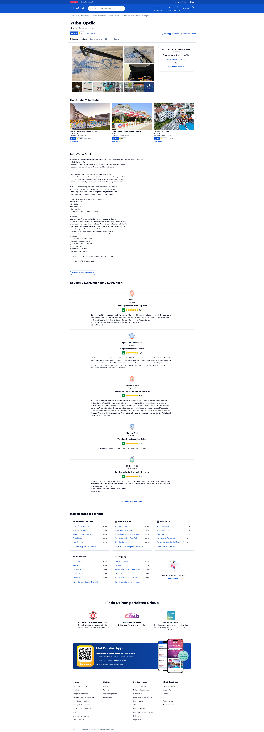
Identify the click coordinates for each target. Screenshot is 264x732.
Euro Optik (119, 573)
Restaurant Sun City (164, 530)
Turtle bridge (77, 538)
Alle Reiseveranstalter (81, 716)
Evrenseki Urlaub (113, 16)
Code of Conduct (109, 697)
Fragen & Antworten (80, 694)
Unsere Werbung (169, 690)
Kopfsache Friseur (121, 562)
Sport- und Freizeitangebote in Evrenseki (129, 547)
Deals (73, 2)
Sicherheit (137, 716)
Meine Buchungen (80, 686)
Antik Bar (76, 565)
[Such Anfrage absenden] (122, 8)
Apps (75, 712)
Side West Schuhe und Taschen (126, 577)
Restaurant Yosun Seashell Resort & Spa (171, 542)
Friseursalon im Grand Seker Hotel (127, 569)
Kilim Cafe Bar (78, 562)
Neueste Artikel (168, 705)
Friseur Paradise (120, 565)
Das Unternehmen (169, 686)
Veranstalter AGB (139, 686)
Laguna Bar (77, 577)
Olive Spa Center (121, 542)
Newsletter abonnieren (81, 701)
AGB (135, 705)
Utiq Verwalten (138, 701)
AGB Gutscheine (139, 708)
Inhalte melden (78, 720)
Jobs (164, 697)
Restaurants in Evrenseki (166, 547)
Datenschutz (137, 694)
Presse (165, 694)
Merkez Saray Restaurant (166, 538)
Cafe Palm (160, 534)
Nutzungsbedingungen (141, 690)
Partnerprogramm (110, 694)
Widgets (106, 690)
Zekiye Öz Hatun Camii (81, 526)
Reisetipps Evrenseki (127, 16)
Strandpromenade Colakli (82, 534)
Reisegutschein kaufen (81, 705)
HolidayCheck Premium (82, 708)
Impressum (137, 720)
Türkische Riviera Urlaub (98, 16)
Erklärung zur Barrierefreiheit (144, 712)
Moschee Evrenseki (79, 530)
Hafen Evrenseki (78, 542)
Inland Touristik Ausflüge (124, 530)
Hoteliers (106, 686)
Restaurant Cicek (163, 526)
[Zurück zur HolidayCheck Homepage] (77, 8)
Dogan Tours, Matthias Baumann (127, 534)
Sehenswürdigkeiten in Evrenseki (85, 547)
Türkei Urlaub (85, 16)
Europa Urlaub (74, 16)
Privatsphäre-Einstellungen (143, 697)
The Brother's (77, 569)
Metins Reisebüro (121, 526)
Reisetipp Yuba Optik (142, 16)
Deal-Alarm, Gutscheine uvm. (84, 697)
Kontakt (174, 2)
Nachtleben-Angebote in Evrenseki (85, 582)
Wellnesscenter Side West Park (126, 538)
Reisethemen (168, 701)
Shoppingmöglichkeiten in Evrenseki (128, 582)
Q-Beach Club (78, 573)
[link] (158, 8)
